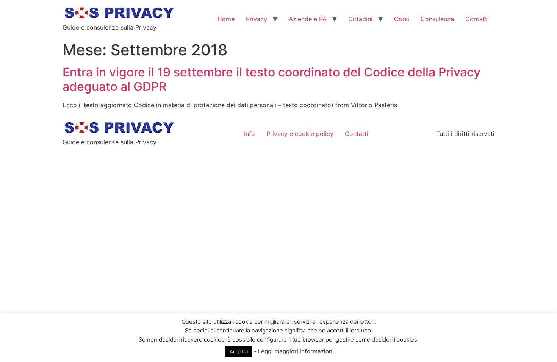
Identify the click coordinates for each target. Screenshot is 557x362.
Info (249, 133)
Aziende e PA (308, 19)
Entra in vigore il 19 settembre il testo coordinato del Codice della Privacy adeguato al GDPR (271, 79)
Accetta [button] (239, 351)
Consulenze (437, 19)
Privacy (256, 19)
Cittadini (360, 19)
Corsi (401, 19)
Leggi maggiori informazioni (296, 351)
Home (226, 19)
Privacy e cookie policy (299, 133)
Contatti (477, 19)
